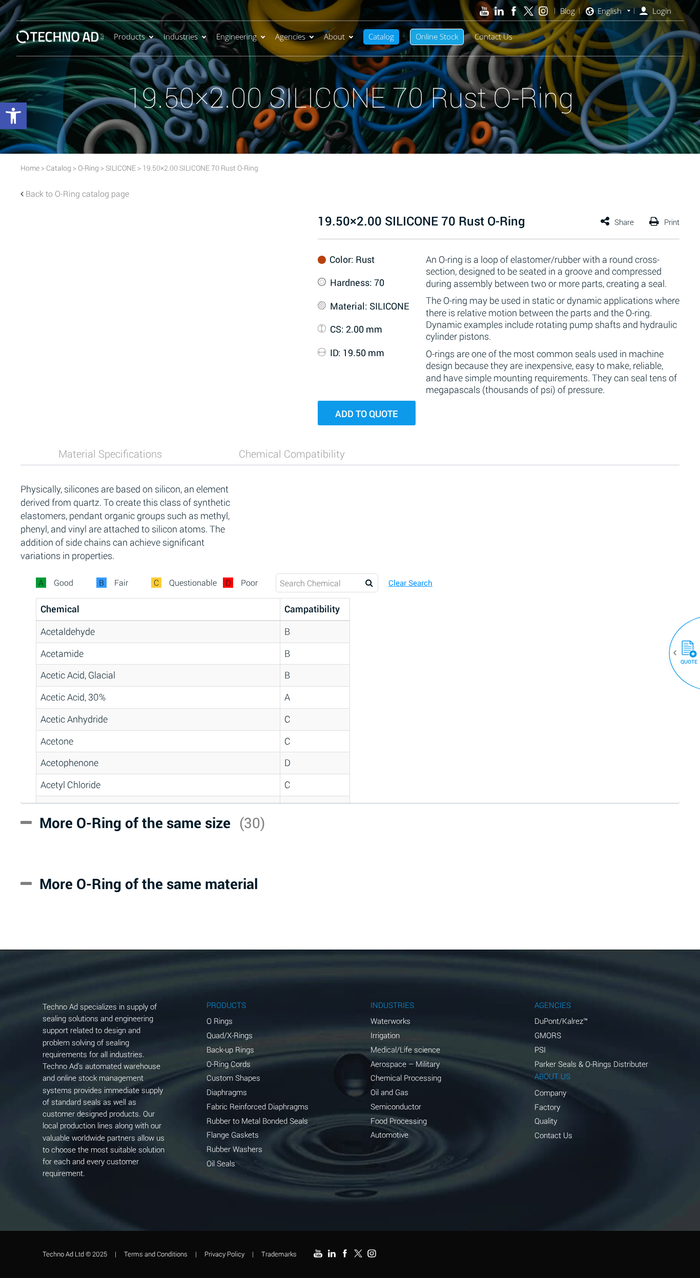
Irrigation (385, 1035)
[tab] (110, 453)
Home (29, 168)
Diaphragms (227, 1092)
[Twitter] (528, 11)
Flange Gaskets (233, 1134)
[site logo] (60, 37)
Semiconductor (395, 1106)
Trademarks (279, 1254)
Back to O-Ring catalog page (77, 193)
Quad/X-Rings (230, 1035)
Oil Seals (221, 1163)
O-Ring (88, 168)
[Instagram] (543, 11)
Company (550, 1092)
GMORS (547, 1035)
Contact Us (493, 36)
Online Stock (437, 36)
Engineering (236, 36)
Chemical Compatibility (292, 453)
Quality (545, 1121)
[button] (685, 653)
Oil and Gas (389, 1092)
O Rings (220, 1021)
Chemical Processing (405, 1078)
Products (129, 36)
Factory (547, 1107)
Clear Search (410, 583)
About (334, 36)
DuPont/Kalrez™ (561, 1021)
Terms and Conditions (156, 1254)
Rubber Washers (234, 1149)
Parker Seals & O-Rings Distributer (591, 1064)
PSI (540, 1049)
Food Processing (398, 1121)
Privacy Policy (224, 1254)
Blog (567, 11)
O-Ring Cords (229, 1064)
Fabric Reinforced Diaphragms (257, 1106)
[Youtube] (484, 11)
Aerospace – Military (405, 1064)
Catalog (381, 36)
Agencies (290, 36)
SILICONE (121, 168)
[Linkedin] (499, 11)
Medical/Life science (405, 1049)
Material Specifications (110, 453)
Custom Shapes (233, 1078)
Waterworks (390, 1021)
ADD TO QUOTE (366, 413)
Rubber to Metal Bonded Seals (257, 1121)
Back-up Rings (230, 1049)
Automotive (389, 1134)
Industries (180, 36)
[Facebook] (514, 11)
